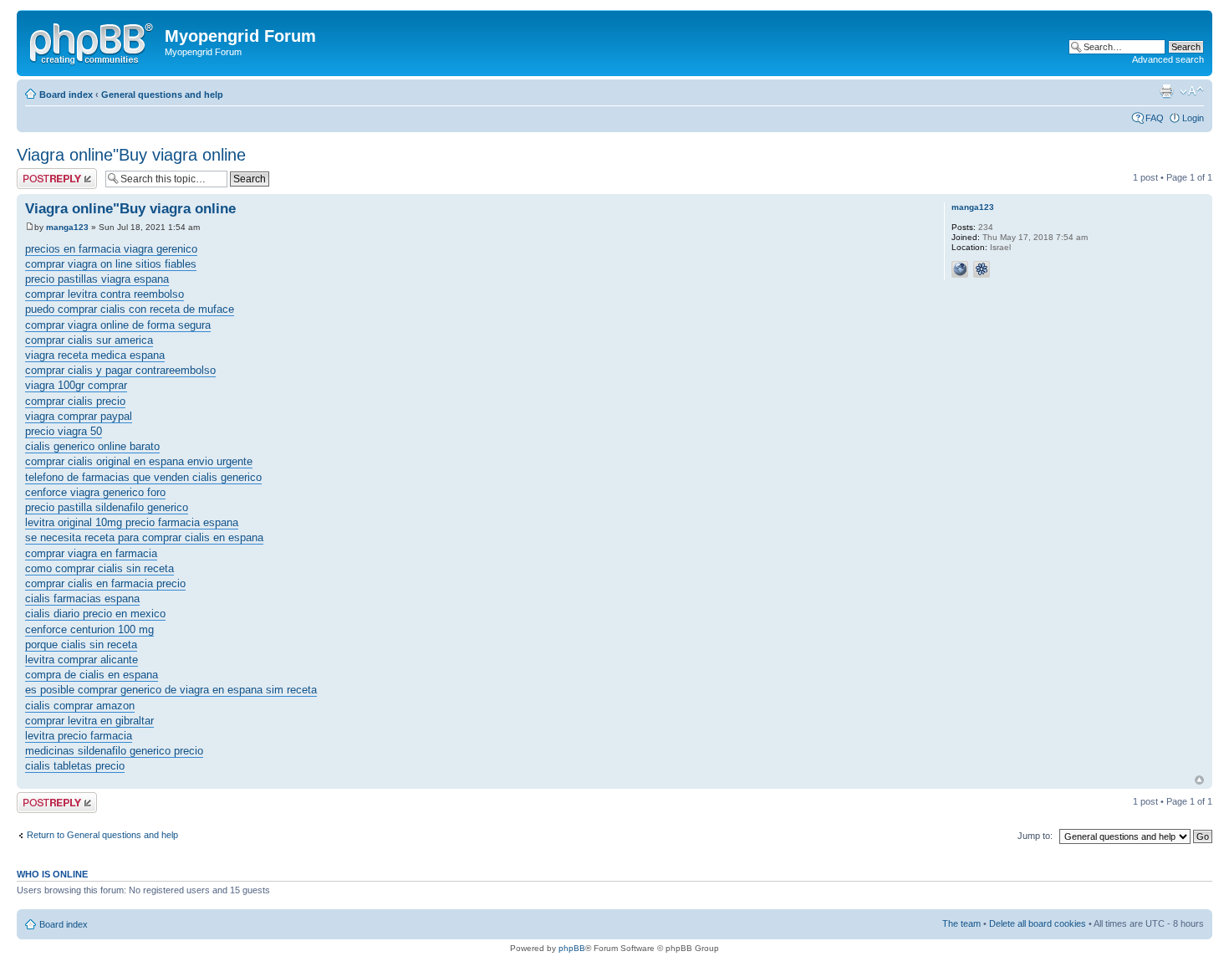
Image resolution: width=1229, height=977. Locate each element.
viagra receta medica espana (95, 355)
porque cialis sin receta (81, 644)
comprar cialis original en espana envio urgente (138, 461)
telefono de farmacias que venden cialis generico (143, 477)
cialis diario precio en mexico (95, 613)
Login (1193, 118)
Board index (66, 95)
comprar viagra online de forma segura (118, 325)
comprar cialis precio (75, 401)
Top (1199, 780)
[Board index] (93, 41)
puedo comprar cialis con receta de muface (129, 309)
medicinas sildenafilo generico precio (114, 750)
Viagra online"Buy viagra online (131, 155)
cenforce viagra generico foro (95, 492)
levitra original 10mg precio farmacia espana (131, 522)
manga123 (67, 227)
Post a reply (41, 173)
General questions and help (162, 95)
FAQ (1154, 118)
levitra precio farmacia (78, 735)
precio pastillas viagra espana (97, 279)
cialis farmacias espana (82, 598)
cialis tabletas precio (75, 766)
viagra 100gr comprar (76, 385)
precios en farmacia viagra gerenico (111, 249)
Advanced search (1168, 59)
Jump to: (1035, 836)
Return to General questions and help (102, 835)
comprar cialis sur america (89, 340)
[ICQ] (981, 269)
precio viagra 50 (63, 431)
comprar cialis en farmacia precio (105, 583)
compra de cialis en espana (91, 674)
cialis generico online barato (92, 446)
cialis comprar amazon (80, 705)
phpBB (571, 948)
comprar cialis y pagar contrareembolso (120, 370)
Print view (1166, 91)
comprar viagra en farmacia (91, 553)
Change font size (1192, 91)
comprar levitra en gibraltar (89, 720)
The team (961, 923)
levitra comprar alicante (81, 659)
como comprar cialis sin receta (99, 568)
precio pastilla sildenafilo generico (106, 507)
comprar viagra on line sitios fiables (110, 264)
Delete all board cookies (1037, 923)
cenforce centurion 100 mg (89, 629)
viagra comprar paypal (78, 416)
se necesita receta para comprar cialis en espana (144, 537)
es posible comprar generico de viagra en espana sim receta (171, 689)
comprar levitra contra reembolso (104, 294)
